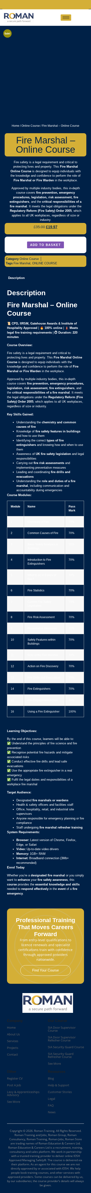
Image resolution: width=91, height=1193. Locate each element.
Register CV (15, 1078)
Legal (51, 1099)
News (52, 1112)
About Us (13, 1034)
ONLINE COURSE (44, 263)
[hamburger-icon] (66, 17)
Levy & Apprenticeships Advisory (23, 1093)
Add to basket (45, 245)
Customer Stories (60, 1092)
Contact (12, 1054)
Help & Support (58, 1085)
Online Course (30, 125)
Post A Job (14, 1085)
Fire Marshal (22, 263)
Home (15, 125)
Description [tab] (16, 278)
